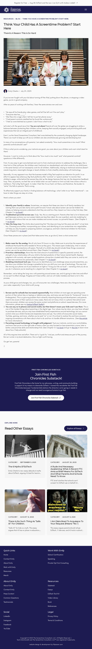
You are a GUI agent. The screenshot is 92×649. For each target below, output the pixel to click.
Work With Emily (56, 550)
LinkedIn (7, 616)
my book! (19, 212)
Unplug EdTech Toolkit (35, 304)
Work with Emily (9, 567)
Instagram (7, 620)
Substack (51, 585)
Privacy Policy (53, 616)
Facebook (7, 624)
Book (50, 602)
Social (6, 612)
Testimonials (8, 602)
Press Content (9, 594)
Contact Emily (9, 559)
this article (83, 318)
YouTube (7, 628)
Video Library (53, 598)
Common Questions (11, 598)
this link (75, 328)
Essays (50, 589)
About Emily (8, 563)
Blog (18, 19)
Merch (6, 575)
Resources (8, 19)
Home (6, 555)
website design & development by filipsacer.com (46, 644)
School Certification (55, 555)
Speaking (51, 559)
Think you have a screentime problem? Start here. (45, 19)
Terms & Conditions (55, 620)
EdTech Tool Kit (53, 594)
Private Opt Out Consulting (58, 563)
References (52, 606)
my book (23, 231)
